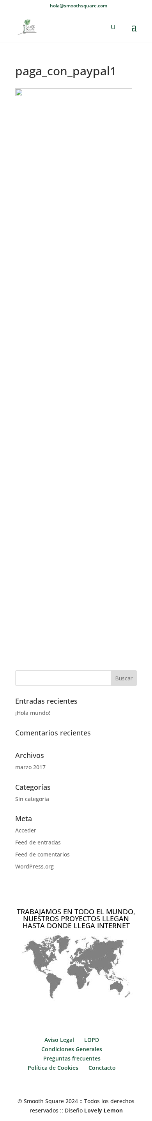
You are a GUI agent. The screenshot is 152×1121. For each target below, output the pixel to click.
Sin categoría (32, 799)
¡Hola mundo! (32, 712)
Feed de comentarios (42, 854)
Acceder (25, 830)
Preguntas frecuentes (72, 1058)
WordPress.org (34, 866)
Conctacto (102, 1067)
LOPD (91, 1039)
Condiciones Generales (71, 1049)
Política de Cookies (53, 1067)
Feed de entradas (38, 842)
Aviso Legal (59, 1039)
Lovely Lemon (103, 1110)
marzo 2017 (30, 767)
